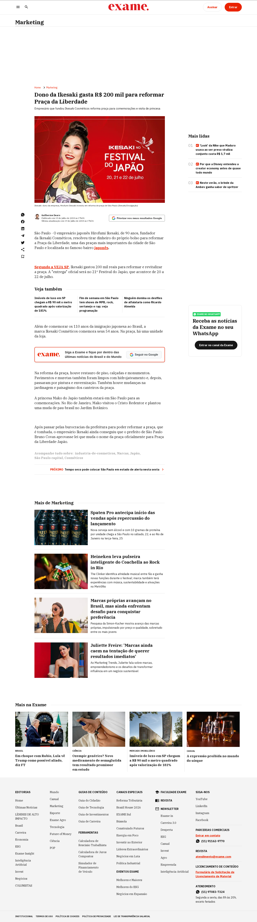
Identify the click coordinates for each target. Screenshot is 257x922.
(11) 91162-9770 (212, 841)
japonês (101, 247)
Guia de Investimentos (93, 814)
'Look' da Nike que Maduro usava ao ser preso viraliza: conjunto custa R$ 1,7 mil (216, 150)
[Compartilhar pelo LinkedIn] (23, 229)
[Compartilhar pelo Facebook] (23, 222)
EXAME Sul (123, 814)
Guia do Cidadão (89, 800)
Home (37, 87)
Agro (164, 857)
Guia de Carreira (89, 821)
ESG (18, 846)
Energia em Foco (127, 835)
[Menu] (18, 7)
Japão (135, 453)
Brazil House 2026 (128, 807)
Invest (19, 871)
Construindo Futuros (130, 828)
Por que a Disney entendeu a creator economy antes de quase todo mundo (218, 168)
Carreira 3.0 (168, 823)
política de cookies (67, 916)
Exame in (167, 816)
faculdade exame (173, 792)
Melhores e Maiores (129, 880)
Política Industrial (128, 863)
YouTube (202, 799)
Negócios (21, 878)
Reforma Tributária (129, 800)
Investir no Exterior (129, 842)
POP (52, 848)
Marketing (29, 22)
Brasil (19, 825)
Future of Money (61, 834)
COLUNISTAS (23, 885)
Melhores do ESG (127, 887)
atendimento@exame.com (213, 856)
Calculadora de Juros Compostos (92, 854)
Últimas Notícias (26, 807)
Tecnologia (57, 827)
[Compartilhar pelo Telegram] (23, 236)
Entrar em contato (208, 835)
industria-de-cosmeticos (95, 453)
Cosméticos (74, 458)
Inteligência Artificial (23, 862)
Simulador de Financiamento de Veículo (88, 867)
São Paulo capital (48, 458)
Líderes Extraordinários (132, 849)
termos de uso (44, 916)
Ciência (55, 841)
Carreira (20, 832)
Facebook (202, 820)
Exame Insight (24, 853)
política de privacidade (96, 916)
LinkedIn (201, 806)
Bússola (121, 821)
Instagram (202, 813)
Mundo (54, 792)
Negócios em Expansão (131, 894)
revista (166, 800)
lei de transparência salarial (132, 916)
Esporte (55, 813)
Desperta (167, 829)
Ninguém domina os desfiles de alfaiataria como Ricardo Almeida (143, 302)
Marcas (122, 453)
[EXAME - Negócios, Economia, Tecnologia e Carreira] (128, 7)
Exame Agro (58, 820)
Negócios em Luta (128, 856)
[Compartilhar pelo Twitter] (23, 242)
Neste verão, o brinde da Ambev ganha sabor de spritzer (217, 185)
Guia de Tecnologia (91, 807)
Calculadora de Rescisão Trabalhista (92, 843)
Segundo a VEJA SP (51, 267)
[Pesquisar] (26, 7)
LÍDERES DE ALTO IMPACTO (27, 816)
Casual (54, 799)
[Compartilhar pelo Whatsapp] (23, 215)
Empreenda (168, 864)
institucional (24, 916)
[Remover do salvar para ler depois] (23, 256)
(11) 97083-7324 (212, 892)
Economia (21, 839)
